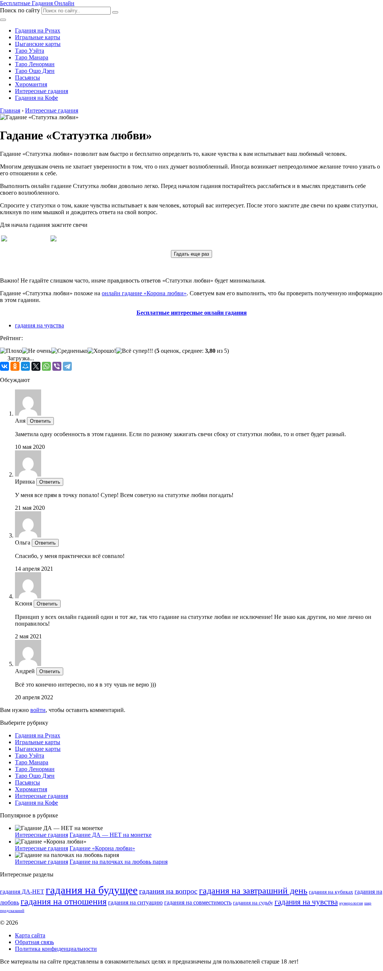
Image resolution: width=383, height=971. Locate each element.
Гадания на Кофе (36, 98)
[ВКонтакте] (4, 366)
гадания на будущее (92, 890)
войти (38, 710)
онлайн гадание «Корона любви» (144, 293)
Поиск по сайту (20, 10)
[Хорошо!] (102, 351)
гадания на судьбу (253, 903)
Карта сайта (30, 935)
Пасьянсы (27, 77)
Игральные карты (37, 37)
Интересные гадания (41, 91)
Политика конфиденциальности (56, 949)
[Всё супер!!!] (134, 351)
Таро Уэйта (29, 50)
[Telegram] (67, 366)
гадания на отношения (64, 901)
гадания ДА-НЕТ (22, 891)
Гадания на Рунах (37, 30)
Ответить (40, 421)
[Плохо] (11, 351)
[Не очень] (36, 351)
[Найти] (115, 12)
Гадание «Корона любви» (102, 848)
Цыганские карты (38, 44)
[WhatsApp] (46, 366)
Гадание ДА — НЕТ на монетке (110, 835)
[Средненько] (69, 351)
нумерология (351, 903)
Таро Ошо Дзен (35, 71)
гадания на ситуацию (135, 902)
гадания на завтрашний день (253, 891)
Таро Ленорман (35, 64)
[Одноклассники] (14, 366)
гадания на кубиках (331, 892)
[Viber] (56, 366)
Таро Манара (31, 57)
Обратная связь (34, 942)
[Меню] (3, 20)
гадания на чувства (39, 325)
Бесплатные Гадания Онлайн (37, 3)
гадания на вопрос (168, 891)
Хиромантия (31, 84)
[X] (35, 366)
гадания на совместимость (198, 902)
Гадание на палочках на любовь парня (119, 862)
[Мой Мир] (25, 366)
